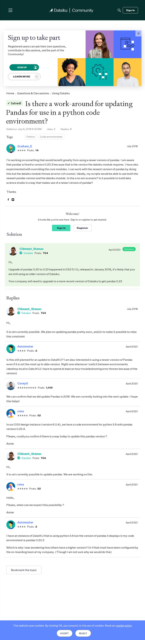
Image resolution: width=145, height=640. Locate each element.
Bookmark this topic (24, 570)
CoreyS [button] (22, 383)
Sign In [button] (61, 227)
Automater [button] (25, 346)
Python (31, 136)
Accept (64, 633)
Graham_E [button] (24, 146)
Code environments (51, 136)
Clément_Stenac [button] (31, 249)
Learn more (21, 76)
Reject (83, 633)
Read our (118, 625)
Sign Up (22, 67)
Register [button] (82, 227)
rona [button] (20, 411)
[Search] (119, 10)
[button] (138, 33)
